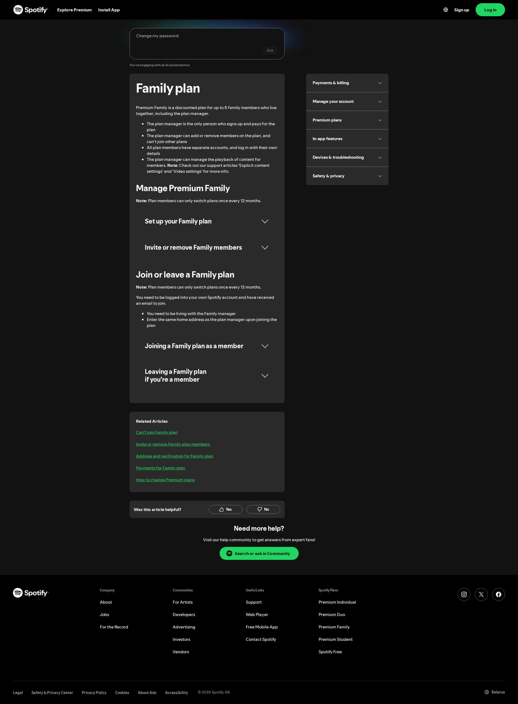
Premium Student (336, 639)
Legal (18, 692)
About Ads (147, 692)
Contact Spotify (261, 639)
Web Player (257, 614)
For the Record (114, 627)
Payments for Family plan (160, 468)
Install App (109, 10)
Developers (184, 614)
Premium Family (334, 627)
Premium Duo (332, 614)
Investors (181, 639)
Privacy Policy (94, 692)
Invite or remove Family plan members (173, 444)
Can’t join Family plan (157, 432)
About (106, 602)
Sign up (461, 10)
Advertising (184, 627)
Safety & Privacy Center (52, 692)
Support (254, 602)
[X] (481, 594)
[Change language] (446, 9)
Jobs (104, 614)
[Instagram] (464, 594)
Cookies (122, 692)
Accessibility (176, 692)
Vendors (181, 652)
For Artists (183, 602)
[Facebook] (498, 594)
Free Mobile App (262, 627)
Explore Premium (74, 10)
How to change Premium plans (165, 480)
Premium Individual (337, 602)
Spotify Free (330, 652)
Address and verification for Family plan (174, 456)
